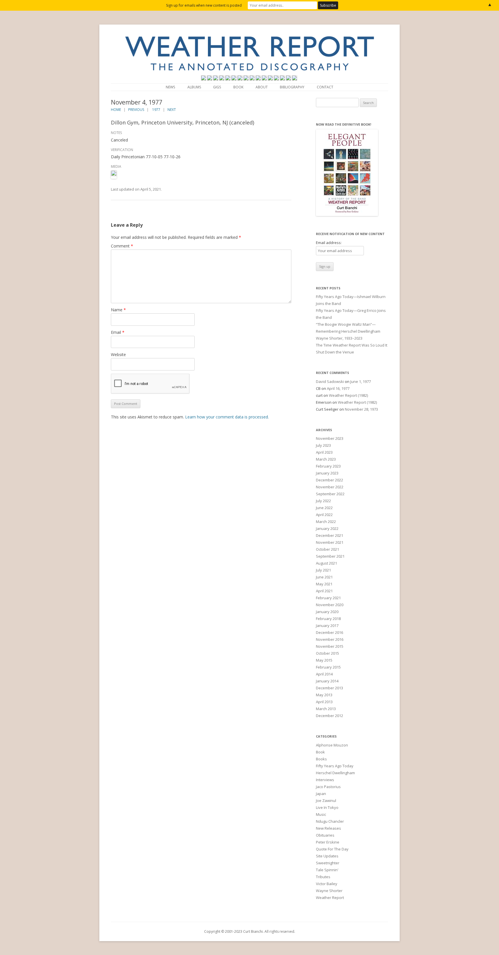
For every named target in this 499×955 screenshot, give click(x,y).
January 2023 (327, 473)
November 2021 (329, 542)
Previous (136, 109)
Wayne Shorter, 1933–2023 (339, 338)
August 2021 (326, 563)
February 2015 (328, 667)
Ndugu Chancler (330, 821)
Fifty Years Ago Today (334, 765)
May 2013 (324, 694)
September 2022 (330, 493)
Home (116, 109)
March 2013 (326, 708)
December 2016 (329, 632)
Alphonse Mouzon (332, 745)
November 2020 (329, 604)
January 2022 (327, 528)
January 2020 (327, 611)
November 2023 (329, 438)
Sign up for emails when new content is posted (204, 5)
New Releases (328, 828)
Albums (194, 87)
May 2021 (324, 584)
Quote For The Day (332, 849)
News (170, 87)
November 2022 (329, 486)
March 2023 (326, 459)
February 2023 (328, 466)
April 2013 (324, 701)
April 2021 (324, 590)
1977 (156, 109)
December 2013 (329, 687)
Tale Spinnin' (327, 869)
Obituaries (325, 835)
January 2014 (327, 681)
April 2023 (324, 452)
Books (321, 759)
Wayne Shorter (329, 890)
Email (117, 332)
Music (321, 814)
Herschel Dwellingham (335, 772)
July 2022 (323, 500)
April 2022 (324, 514)
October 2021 (327, 549)
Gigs (217, 87)
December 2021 (329, 535)
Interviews (325, 779)
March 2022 (326, 521)
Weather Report (330, 897)
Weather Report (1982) (348, 395)
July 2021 (323, 570)
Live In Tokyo (327, 807)
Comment (122, 246)
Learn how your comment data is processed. (227, 417)
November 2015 (329, 646)
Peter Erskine (327, 842)
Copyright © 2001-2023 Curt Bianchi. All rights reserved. (249, 931)
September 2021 (330, 556)
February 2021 (328, 597)
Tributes (323, 876)
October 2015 (327, 653)
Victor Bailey (326, 883)
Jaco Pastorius (328, 786)
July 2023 (323, 445)
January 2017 (327, 625)
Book (238, 87)
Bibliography (292, 87)
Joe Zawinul (326, 800)
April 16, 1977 (338, 388)
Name (118, 309)
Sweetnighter (327, 862)
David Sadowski (330, 381)
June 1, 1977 (360, 381)
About (262, 87)
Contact (325, 87)
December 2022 (329, 480)
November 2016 (329, 639)
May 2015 (324, 660)
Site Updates (327, 856)
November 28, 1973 (361, 409)
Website (118, 354)
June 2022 (324, 507)
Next (171, 109)
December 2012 (329, 715)
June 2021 (324, 577)
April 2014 (324, 674)
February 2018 (328, 618)
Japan (321, 793)
